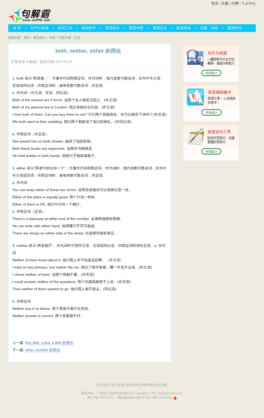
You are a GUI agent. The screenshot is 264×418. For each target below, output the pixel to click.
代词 (52, 38)
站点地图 (161, 385)
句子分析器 (39, 28)
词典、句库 (209, 28)
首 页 (17, 28)
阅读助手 (88, 28)
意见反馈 (117, 385)
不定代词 (65, 38)
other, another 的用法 (42, 350)
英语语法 (112, 28)
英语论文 (160, 28)
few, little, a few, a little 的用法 (49, 343)
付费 (234, 3)
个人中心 (248, 3)
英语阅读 (183, 28)
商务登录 (132, 385)
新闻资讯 (234, 28)
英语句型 (136, 28)
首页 (27, 38)
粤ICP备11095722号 (100, 397)
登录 (214, 3)
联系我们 (103, 385)
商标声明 (146, 385)
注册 (224, 3)
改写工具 (65, 28)
